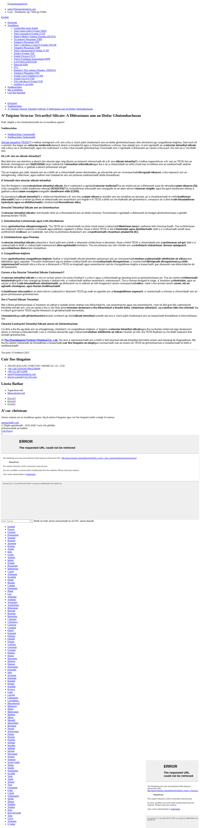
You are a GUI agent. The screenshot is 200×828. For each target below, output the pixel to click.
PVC (16, 67)
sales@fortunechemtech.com (22, 9)
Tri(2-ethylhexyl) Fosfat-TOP (28, 81)
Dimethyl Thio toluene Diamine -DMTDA (35, 70)
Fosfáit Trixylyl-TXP (24, 78)
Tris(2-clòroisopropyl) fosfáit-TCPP (31, 50)
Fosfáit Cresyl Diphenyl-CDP (28, 76)
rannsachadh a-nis (10, 422)
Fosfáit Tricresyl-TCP (24, 56)
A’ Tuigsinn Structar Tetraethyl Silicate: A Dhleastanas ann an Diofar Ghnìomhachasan (50, 109)
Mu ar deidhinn (15, 90)
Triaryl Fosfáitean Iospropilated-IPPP (32, 59)
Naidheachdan (15, 87)
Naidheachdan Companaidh (21, 134)
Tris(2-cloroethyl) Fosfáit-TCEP (29, 33)
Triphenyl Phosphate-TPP (26, 42)
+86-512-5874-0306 (18, 371)
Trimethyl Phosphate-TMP (27, 47)
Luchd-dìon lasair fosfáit (26, 28)
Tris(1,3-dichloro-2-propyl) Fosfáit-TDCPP (35, 45)
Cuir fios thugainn (16, 92)
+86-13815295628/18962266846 (24, 368)
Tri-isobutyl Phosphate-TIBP (28, 39)
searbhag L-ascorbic (24, 84)
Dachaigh (12, 22)
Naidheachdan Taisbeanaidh (21, 137)
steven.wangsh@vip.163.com (22, 377)
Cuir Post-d (6, 431)
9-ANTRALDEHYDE (25, 61)
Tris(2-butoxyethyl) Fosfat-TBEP (30, 31)
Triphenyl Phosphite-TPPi (26, 73)
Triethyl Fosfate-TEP (24, 53)
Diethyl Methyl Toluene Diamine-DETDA (35, 36)
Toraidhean (13, 25)
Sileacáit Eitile (21, 64)
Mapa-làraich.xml (16, 393)
